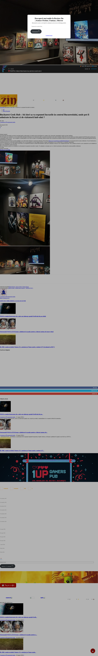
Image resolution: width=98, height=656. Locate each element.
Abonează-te (35, 31)
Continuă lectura (49, 35)
